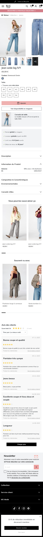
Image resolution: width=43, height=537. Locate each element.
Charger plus (21, 444)
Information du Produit (11, 164)
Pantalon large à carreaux (12, 304)
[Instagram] (24, 508)
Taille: (3, 82)
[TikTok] (14, 508)
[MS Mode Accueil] (8, 6)
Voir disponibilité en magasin (21, 109)
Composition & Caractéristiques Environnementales (14, 182)
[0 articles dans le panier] (40, 6)
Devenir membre (21, 528)
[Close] (40, 516)
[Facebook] (19, 508)
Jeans (21, 15)
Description (6, 156)
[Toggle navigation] (3, 6)
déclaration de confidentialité (21, 478)
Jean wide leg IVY (9, 244)
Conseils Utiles (7, 192)
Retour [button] (6, 15)
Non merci (21, 532)
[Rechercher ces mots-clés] (27, 6)
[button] (31, 6)
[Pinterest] (28, 508)
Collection (13, 15)
